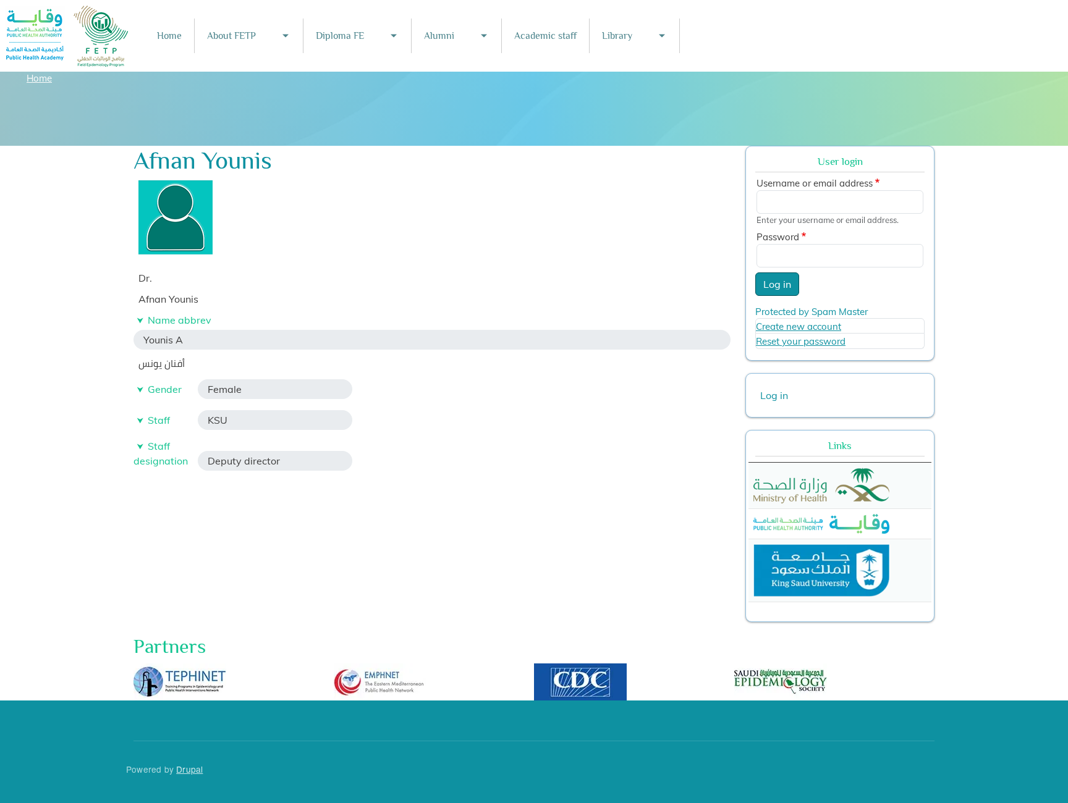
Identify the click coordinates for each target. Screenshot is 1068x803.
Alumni (439, 35)
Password (777, 237)
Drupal (189, 769)
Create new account (798, 326)
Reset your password (801, 341)
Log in (777, 284)
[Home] (67, 14)
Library (617, 35)
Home (169, 35)
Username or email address (814, 183)
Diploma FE (340, 35)
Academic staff (545, 35)
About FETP (231, 35)
